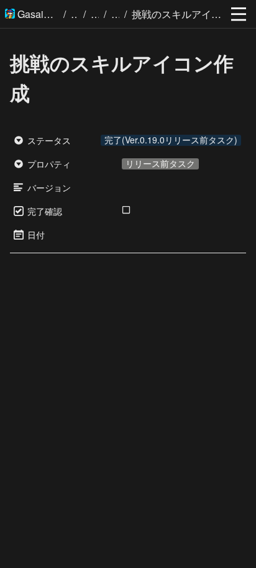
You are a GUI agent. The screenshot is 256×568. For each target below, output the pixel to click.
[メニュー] (238, 14)
